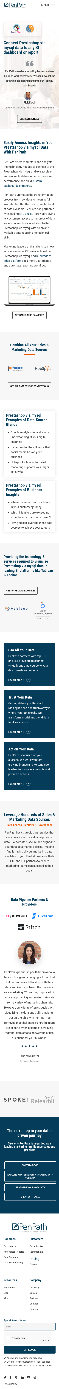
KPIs (6, 1298)
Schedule (30, 1349)
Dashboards (10, 1246)
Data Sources (11, 1257)
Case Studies (36, 1246)
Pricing (34, 1259)
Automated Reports (14, 1251)
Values (33, 1293)
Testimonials (36, 1251)
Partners (34, 1298)
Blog (6, 1293)
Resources (9, 1287)
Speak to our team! (15, 1320)
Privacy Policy (10, 1384)
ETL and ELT (27, 213)
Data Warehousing (13, 1262)
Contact (34, 1303)
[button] (29, 119)
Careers (34, 1309)
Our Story (34, 1287)
